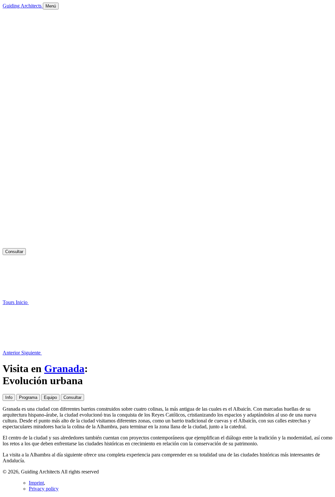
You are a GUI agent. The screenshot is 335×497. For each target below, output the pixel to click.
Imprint (36, 483)
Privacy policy (44, 488)
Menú (50, 6)
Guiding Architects (23, 6)
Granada (64, 368)
